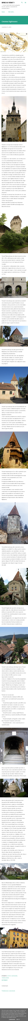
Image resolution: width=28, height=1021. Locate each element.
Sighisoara (14, 975)
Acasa (3, 12)
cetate (9, 975)
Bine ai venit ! (8, 2)
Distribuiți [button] (4, 980)
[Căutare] (22, 2)
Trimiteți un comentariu (8, 991)
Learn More (12, 1019)
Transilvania (5, 977)
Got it (18, 1019)
